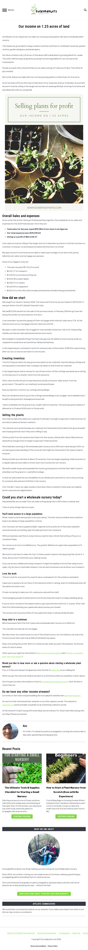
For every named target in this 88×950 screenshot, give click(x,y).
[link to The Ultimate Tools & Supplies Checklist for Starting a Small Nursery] (22, 768)
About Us (76, 933)
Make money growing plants (48, 653)
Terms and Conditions (38, 946)
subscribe (55, 670)
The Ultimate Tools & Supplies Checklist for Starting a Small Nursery (22, 792)
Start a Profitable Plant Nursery (21, 933)
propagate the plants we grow (55, 682)
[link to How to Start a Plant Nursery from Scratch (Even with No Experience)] (66, 768)
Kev (25, 726)
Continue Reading (22, 816)
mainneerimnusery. (72, 696)
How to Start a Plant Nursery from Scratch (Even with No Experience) (66, 792)
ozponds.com (8, 705)
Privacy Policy (53, 946)
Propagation (64, 933)
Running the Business (47, 933)
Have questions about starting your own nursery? (44, 894)
